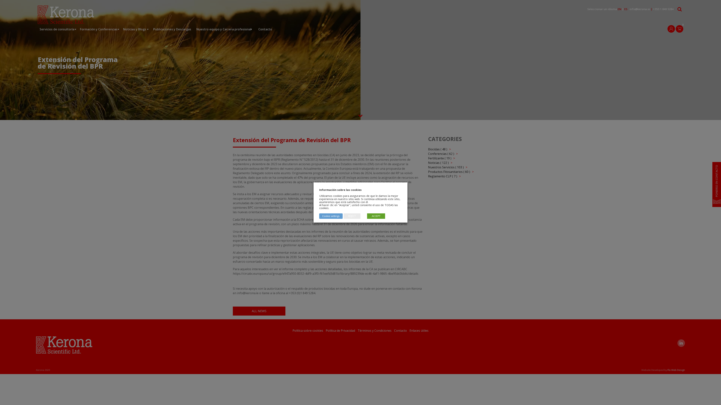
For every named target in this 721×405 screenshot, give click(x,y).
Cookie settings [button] (331, 216)
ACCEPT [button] (376, 216)
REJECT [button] (352, 216)
